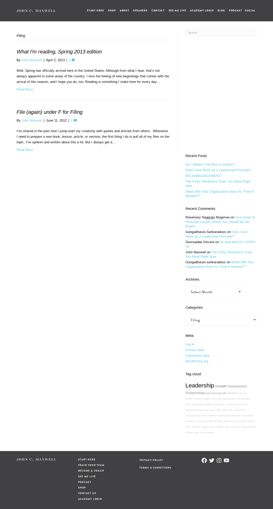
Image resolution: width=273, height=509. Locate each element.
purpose (228, 421)
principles (190, 421)
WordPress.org (196, 361)
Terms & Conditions (155, 468)
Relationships (195, 393)
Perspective (241, 404)
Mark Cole (240, 415)
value (218, 410)
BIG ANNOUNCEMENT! (203, 176)
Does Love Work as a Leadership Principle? (218, 170)
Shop (112, 10)
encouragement (193, 415)
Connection (216, 399)
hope (196, 432)
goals (205, 410)
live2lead (196, 427)
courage (200, 421)
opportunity (227, 410)
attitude (209, 404)
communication (243, 399)
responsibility (198, 404)
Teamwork (219, 404)
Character (230, 404)
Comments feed (197, 356)
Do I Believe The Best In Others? (210, 164)
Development (237, 386)
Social (250, 10)
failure (204, 415)
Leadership (199, 385)
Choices (189, 432)
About (124, 10)
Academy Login (202, 10)
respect (250, 415)
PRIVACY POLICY (151, 460)
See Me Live (177, 10)
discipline (218, 421)
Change (206, 399)
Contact (157, 10)
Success (243, 393)
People (198, 399)
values (212, 427)
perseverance (239, 421)
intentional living (248, 427)
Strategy (221, 415)
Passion (212, 415)
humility (220, 427)
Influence (232, 393)
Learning (189, 410)
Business (235, 427)
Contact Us (87, 493)
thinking (198, 410)
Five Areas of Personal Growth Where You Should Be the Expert (220, 221)
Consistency (240, 410)
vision (188, 404)
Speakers (140, 10)
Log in (189, 344)
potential (230, 415)
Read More (25, 89)
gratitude (209, 421)
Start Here (95, 10)
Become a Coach (91, 471)
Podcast (235, 10)
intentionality (229, 399)
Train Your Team (91, 465)
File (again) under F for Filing (50, 112)
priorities (189, 399)
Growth (221, 386)
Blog (221, 10)
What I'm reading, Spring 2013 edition (59, 52)
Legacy (204, 427)
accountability (206, 432)
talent (227, 427)
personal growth (216, 393)
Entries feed (194, 350)
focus (212, 410)
